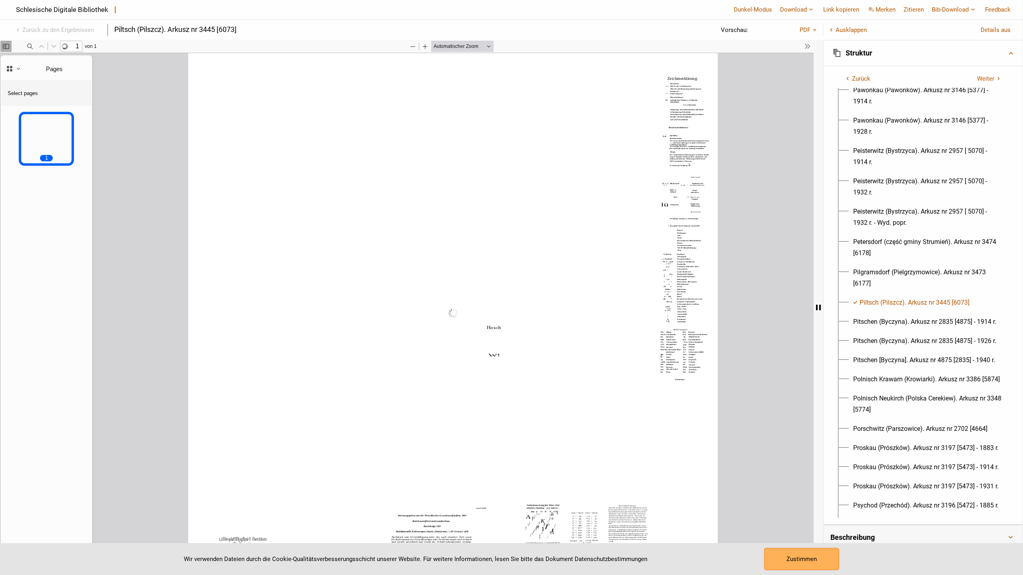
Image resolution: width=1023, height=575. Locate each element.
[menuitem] (928, 95)
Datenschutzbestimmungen (611, 559)
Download (793, 9)
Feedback (998, 9)
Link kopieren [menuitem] (841, 9)
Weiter (985, 78)
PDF (805, 30)
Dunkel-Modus (753, 9)
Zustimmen (801, 559)
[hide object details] (818, 307)
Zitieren (914, 9)
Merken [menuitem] (886, 9)
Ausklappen (851, 30)
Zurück (861, 78)
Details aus (996, 30)
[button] (923, 53)
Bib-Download (950, 9)
